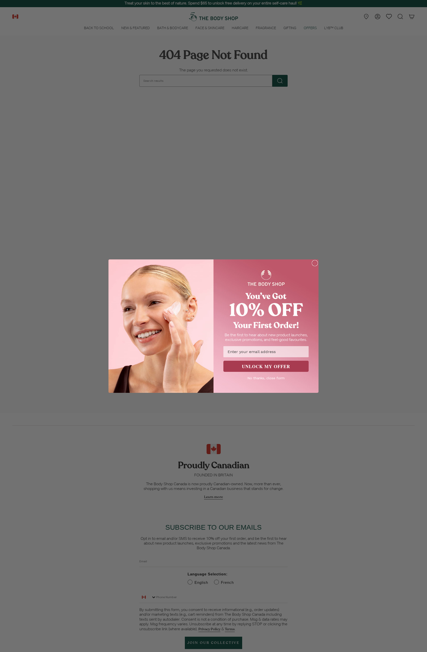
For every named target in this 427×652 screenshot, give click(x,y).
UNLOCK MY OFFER (266, 366)
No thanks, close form (266, 378)
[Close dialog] (314, 263)
